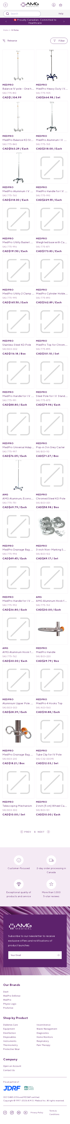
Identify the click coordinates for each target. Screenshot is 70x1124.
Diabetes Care (10, 1024)
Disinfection (9, 1033)
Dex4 (5, 991)
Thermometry (10, 1045)
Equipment (9, 1028)
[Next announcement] (64, 21)
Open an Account (12, 1066)
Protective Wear (11, 1049)
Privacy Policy (37, 1112)
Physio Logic (9, 1003)
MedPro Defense (11, 995)
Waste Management (47, 1028)
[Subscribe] (58, 955)
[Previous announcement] (6, 21)
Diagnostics (43, 1033)
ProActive (8, 1007)
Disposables (9, 1037)
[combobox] (22, 14)
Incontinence (43, 1024)
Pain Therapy (43, 1045)
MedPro (7, 999)
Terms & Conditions (54, 1112)
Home (5, 30)
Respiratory (43, 1041)
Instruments (9, 1041)
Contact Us (9, 1070)
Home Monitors (45, 1037)
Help (61, 13)
